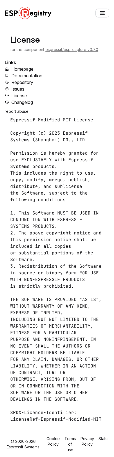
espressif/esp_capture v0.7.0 (71, 49)
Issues (17, 89)
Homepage (22, 69)
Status (104, 438)
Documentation (26, 75)
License (19, 95)
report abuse (16, 111)
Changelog (22, 102)
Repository (22, 82)
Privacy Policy (87, 441)
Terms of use (70, 444)
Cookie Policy (53, 441)
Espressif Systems (23, 447)
